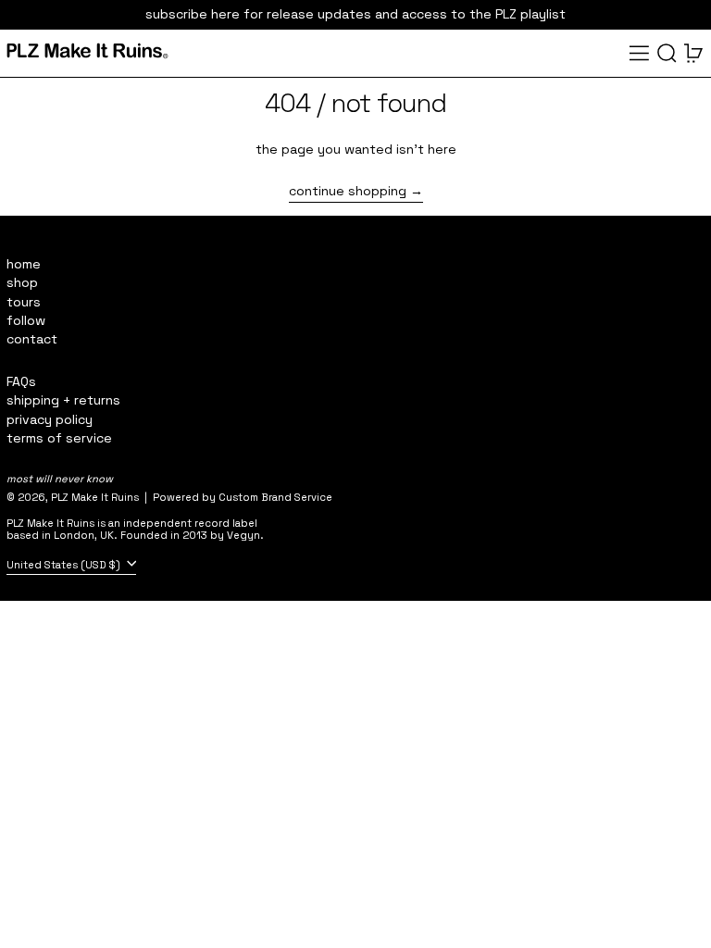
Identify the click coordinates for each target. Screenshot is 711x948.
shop (22, 282)
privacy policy (49, 419)
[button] (667, 53)
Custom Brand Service (275, 497)
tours (23, 301)
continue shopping (347, 191)
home (23, 264)
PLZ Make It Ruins (95, 497)
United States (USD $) (64, 563)
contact (31, 339)
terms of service (59, 438)
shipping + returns (63, 400)
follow (25, 320)
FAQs (21, 381)
